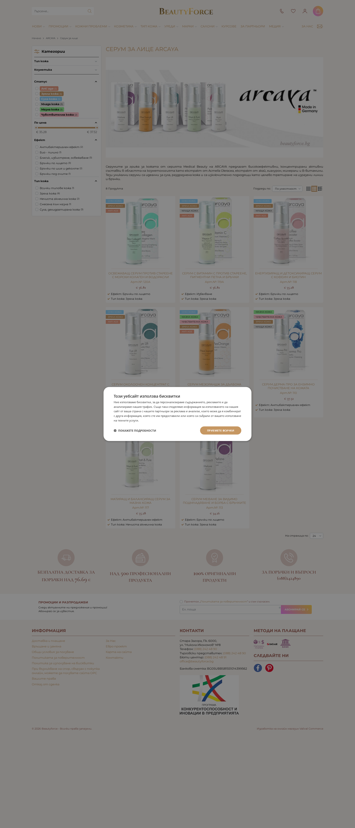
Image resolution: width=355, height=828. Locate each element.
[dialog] (177, 414)
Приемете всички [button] (220, 430)
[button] (135, 431)
